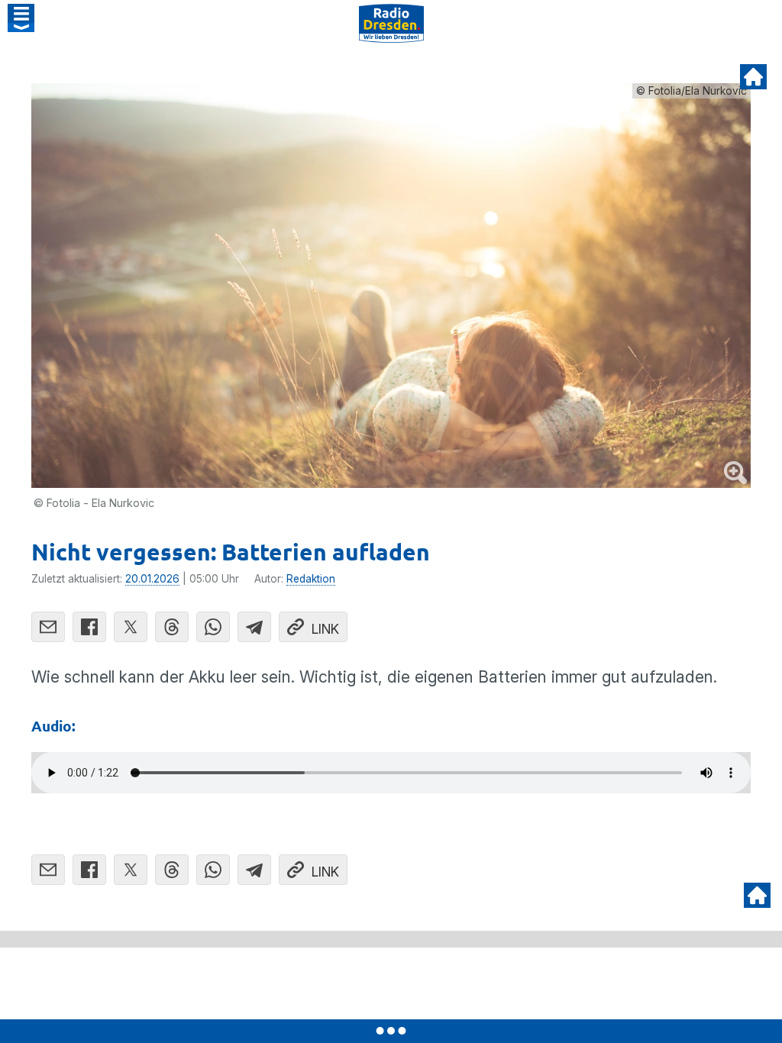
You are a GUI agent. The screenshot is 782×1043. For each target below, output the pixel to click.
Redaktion (310, 579)
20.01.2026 (152, 579)
